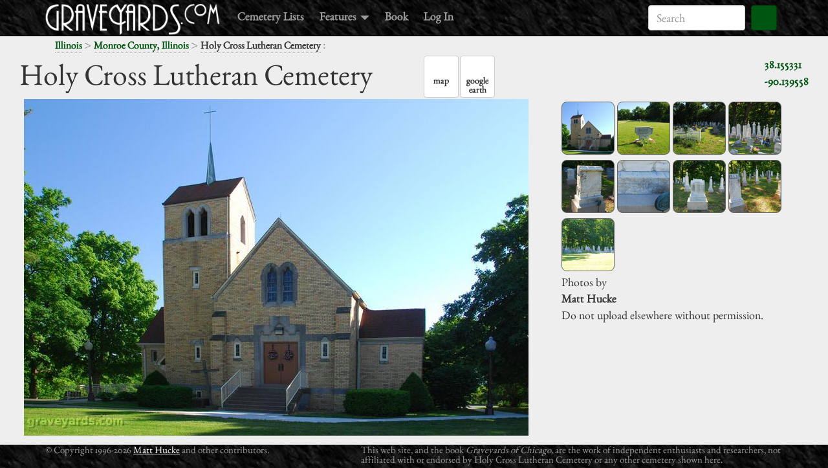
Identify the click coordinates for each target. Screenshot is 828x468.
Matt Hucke (156, 449)
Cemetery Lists (270, 15)
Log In (438, 15)
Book (396, 15)
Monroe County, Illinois (141, 45)
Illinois (68, 45)
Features (339, 15)
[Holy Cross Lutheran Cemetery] (588, 128)
